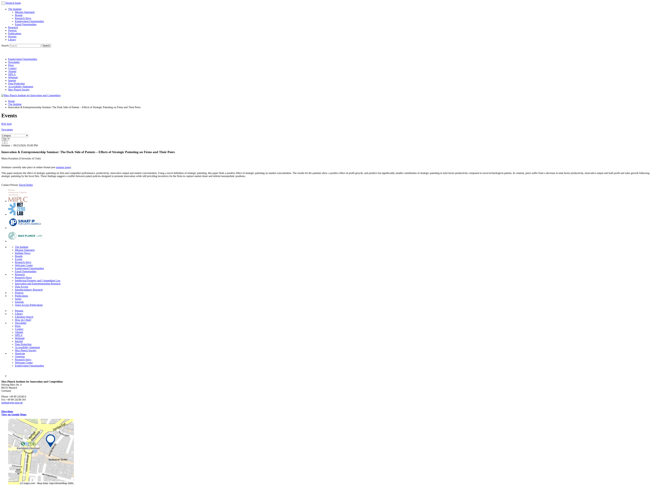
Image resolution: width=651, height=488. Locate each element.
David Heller (26, 184)
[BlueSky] (12, 53)
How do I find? (23, 319)
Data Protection (16, 83)
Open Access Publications (29, 305)
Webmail (13, 77)
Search (5, 45)
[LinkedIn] (4, 53)
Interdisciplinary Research (29, 289)
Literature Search (24, 316)
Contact (12, 68)
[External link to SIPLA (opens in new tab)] (25, 227)
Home (11, 101)
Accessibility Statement (20, 86)
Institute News (22, 253)
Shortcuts (20, 353)
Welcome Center (24, 265)
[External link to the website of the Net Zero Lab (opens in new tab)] (16, 214)
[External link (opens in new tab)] (41, 483)
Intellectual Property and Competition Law (38, 280)
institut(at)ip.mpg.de (12, 402)
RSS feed (6, 123)
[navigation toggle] (3, 3)
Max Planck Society (19, 89)
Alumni (12, 71)
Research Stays (23, 18)
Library (12, 39)
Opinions (20, 356)
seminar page (63, 167)
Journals (19, 301)
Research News (23, 277)
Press (11, 65)
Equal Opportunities (25, 24)
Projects (12, 30)
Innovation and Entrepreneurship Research (38, 283)
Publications (14, 33)
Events (18, 259)
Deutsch (10, 3)
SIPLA (12, 74)
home (18, 3)
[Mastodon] (19, 53)
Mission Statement (25, 12)
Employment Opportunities (29, 21)
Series (18, 298)
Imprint (12, 80)
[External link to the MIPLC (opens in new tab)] (17, 201)
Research (13, 27)
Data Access (21, 286)
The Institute (15, 9)
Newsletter (14, 62)
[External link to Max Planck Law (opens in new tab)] (25, 241)
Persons (12, 36)
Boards (19, 15)
